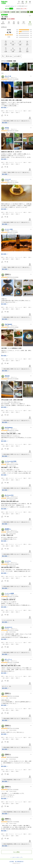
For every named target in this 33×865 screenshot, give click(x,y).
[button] (5, 67)
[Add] (30, 15)
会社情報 (11, 861)
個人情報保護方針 (19, 861)
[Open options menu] (31, 76)
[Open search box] (3, 56)
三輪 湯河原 (4, 16)
